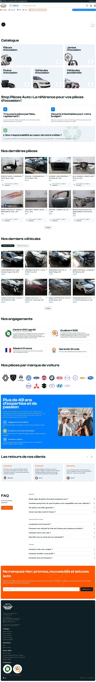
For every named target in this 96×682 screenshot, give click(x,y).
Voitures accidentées (8, 639)
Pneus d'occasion (7, 635)
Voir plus (48, 227)
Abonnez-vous (85, 589)
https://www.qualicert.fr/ (17, 674)
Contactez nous (92, 1)
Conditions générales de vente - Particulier (13, 655)
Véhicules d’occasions (22, 245)
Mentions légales (7, 659)
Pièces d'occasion (7, 631)
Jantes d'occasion (7, 633)
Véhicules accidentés (8, 245)
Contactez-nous (7, 508)
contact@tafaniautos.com (10, 621)
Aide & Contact (6, 653)
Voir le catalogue (15, 33)
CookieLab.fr (90, 677)
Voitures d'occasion (7, 637)
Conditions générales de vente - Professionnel (14, 657)
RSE (4, 645)
